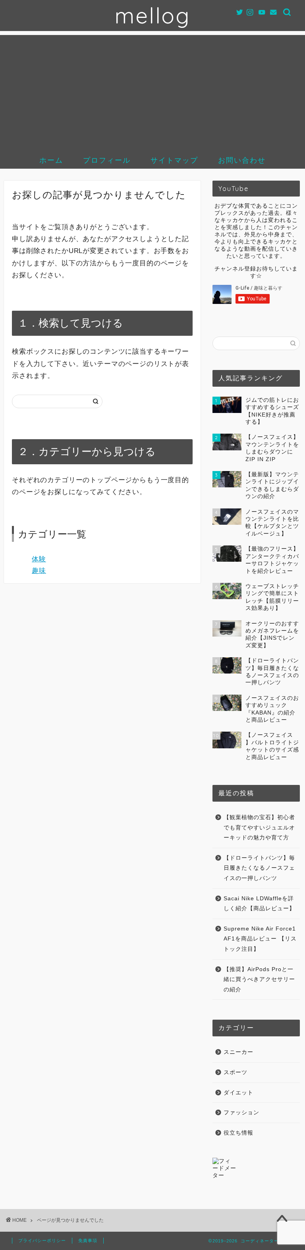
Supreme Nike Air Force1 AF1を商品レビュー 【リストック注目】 (260, 939)
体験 (39, 559)
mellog (152, 15)
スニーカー (238, 1052)
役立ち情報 (238, 1133)
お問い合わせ (242, 160)
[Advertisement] (152, 90)
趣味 (39, 570)
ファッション (241, 1113)
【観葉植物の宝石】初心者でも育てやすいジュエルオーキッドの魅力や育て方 (259, 827)
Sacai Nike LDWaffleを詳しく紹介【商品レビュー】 (259, 904)
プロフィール (107, 160)
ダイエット (238, 1093)
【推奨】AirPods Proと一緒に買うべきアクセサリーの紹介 (259, 979)
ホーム (51, 160)
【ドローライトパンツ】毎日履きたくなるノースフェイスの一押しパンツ (259, 868)
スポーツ (235, 1072)
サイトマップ (174, 160)
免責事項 (87, 1240)
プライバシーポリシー (42, 1240)
